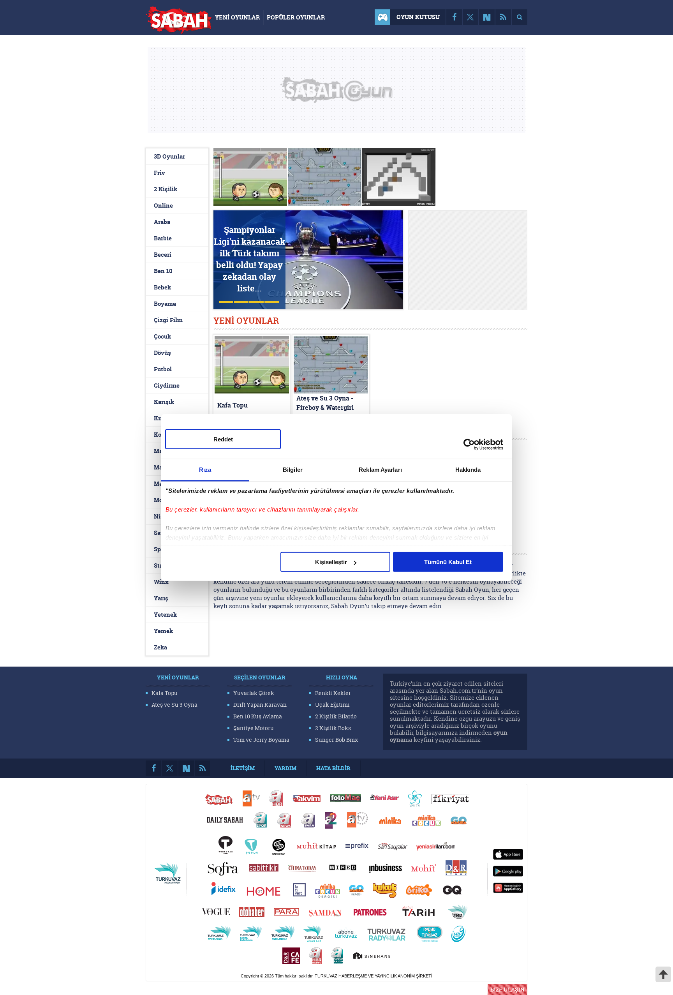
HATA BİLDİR (333, 768)
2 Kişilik (165, 189)
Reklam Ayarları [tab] (380, 469)
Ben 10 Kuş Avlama (257, 716)
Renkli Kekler (333, 693)
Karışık (164, 402)
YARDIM (285, 768)
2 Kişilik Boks (333, 728)
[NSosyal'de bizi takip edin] (487, 17)
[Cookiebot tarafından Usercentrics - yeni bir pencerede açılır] (469, 444)
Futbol (163, 369)
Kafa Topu (165, 693)
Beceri (162, 255)
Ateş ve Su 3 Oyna (174, 704)
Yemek (163, 631)
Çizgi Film (168, 320)
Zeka (160, 647)
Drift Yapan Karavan (260, 704)
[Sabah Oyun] (179, 22)
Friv (159, 173)
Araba (162, 222)
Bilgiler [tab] (293, 469)
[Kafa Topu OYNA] (250, 177)
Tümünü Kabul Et (448, 562)
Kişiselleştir (331, 562)
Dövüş (162, 353)
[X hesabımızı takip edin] (470, 17)
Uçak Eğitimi (332, 704)
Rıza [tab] (205, 469)
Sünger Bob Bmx (336, 739)
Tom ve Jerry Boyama (261, 739)
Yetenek (165, 614)
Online (163, 205)
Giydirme (167, 385)
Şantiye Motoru (253, 728)
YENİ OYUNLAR (237, 17)
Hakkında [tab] (468, 469)
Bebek (162, 287)
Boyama (165, 304)
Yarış (161, 598)
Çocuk (162, 336)
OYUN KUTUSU (418, 17)
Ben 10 (163, 271)
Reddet (223, 439)
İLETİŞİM (243, 768)
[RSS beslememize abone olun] (503, 17)
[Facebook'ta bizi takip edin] (454, 17)
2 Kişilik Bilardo (336, 716)
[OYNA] (325, 177)
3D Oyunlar (169, 156)
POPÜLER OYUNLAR (296, 17)
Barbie (163, 238)
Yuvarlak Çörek (253, 693)
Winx (161, 582)
